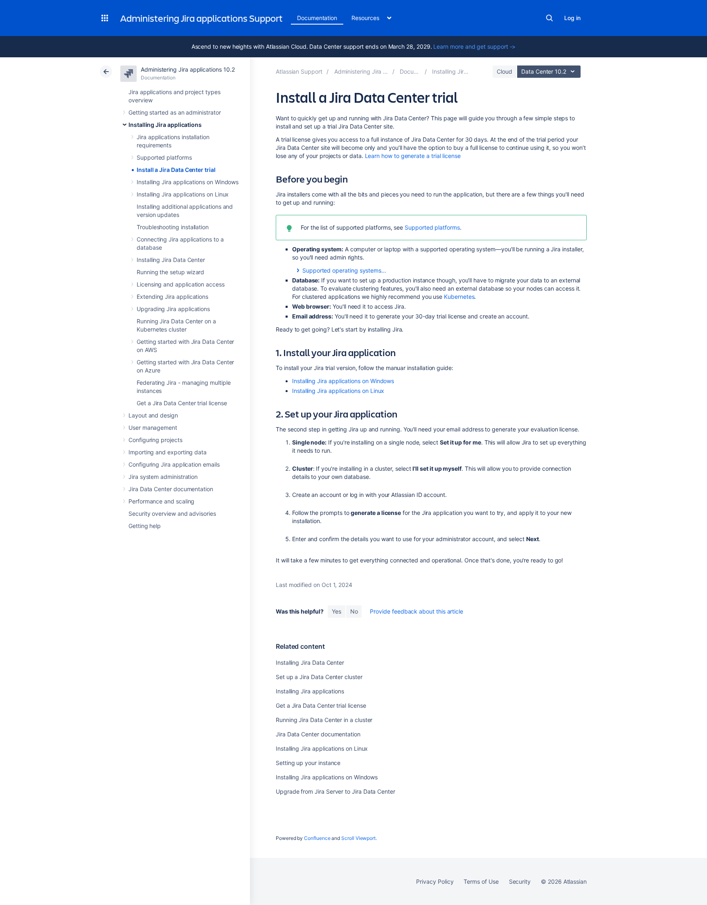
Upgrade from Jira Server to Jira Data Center (335, 791)
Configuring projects (155, 439)
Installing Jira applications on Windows (188, 181)
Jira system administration (163, 476)
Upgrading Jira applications (173, 308)
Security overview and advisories (172, 513)
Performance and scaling (161, 501)
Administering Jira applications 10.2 (187, 69)
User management (152, 427)
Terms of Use (481, 881)
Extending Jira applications (172, 296)
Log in (572, 17)
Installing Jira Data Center (171, 259)
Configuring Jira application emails (174, 464)
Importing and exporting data (167, 452)
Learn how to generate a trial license (413, 155)
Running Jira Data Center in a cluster (324, 719)
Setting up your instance (308, 762)
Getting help (144, 525)
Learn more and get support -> (474, 46)
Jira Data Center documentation (170, 488)
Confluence (317, 838)
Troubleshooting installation (173, 226)
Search (549, 18)
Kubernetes (459, 296)
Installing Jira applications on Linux (183, 194)
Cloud (504, 71)
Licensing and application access (181, 284)
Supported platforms (164, 157)
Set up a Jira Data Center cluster (319, 676)
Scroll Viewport (358, 838)
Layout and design (153, 415)
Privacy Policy (434, 881)
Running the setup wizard (170, 272)
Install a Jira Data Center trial (176, 169)
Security (520, 881)
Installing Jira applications (165, 124)
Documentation (317, 17)
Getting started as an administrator (174, 112)
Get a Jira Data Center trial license (182, 402)
